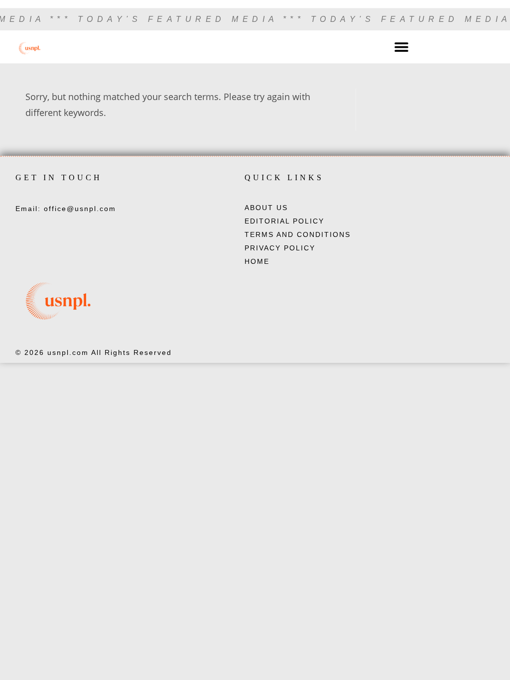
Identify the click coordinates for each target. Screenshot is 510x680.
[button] (401, 47)
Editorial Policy (284, 221)
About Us (266, 208)
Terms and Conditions (298, 234)
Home (257, 261)
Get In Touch (58, 177)
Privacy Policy (280, 248)
